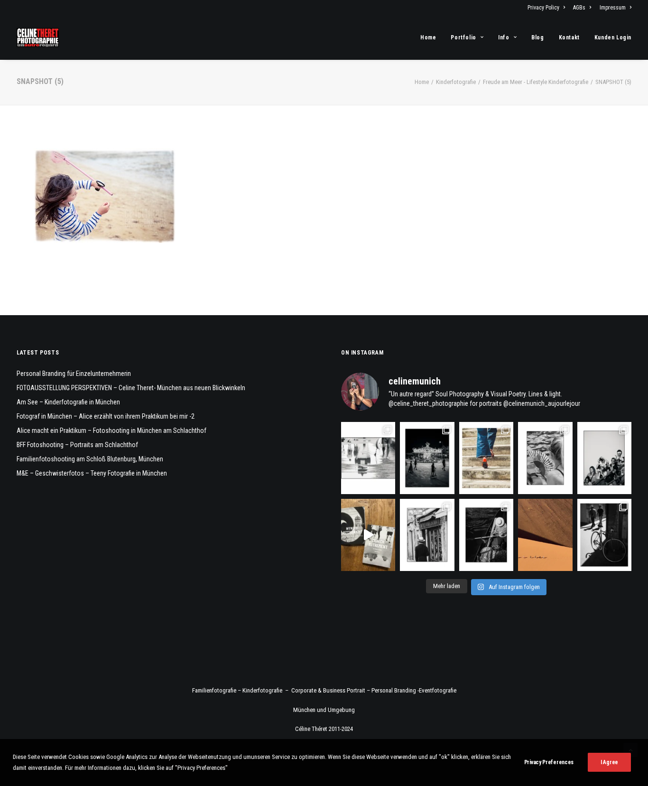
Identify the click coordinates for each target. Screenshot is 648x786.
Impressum (613, 7)
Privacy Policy (543, 7)
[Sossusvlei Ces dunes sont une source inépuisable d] (545, 535)
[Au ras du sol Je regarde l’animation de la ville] (486, 458)
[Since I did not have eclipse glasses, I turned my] (604, 458)
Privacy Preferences (549, 762)
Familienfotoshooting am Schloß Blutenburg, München (90, 459)
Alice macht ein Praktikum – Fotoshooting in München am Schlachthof (111, 430)
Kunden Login (612, 37)
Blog (537, 37)
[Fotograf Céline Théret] (38, 37)
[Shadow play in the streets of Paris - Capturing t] (604, 535)
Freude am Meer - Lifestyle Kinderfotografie (535, 81)
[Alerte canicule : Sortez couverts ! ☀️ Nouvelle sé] (486, 535)
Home (428, 37)
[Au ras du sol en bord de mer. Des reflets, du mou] (368, 458)
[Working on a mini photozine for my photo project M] (368, 535)
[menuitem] (548, 7)
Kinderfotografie (456, 81)
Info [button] (503, 37)
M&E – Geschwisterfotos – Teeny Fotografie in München (92, 473)
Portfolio (463, 37)
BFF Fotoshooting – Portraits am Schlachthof (77, 445)
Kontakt (569, 37)
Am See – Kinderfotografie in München (68, 402)
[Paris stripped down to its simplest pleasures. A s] (545, 458)
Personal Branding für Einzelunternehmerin (74, 373)
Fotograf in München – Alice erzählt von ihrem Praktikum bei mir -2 (105, 416)
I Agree (609, 762)
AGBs (579, 7)
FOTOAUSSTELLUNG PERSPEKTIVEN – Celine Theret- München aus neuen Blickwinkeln (131, 388)
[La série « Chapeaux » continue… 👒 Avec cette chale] (427, 535)
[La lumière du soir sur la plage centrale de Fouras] (427, 458)
